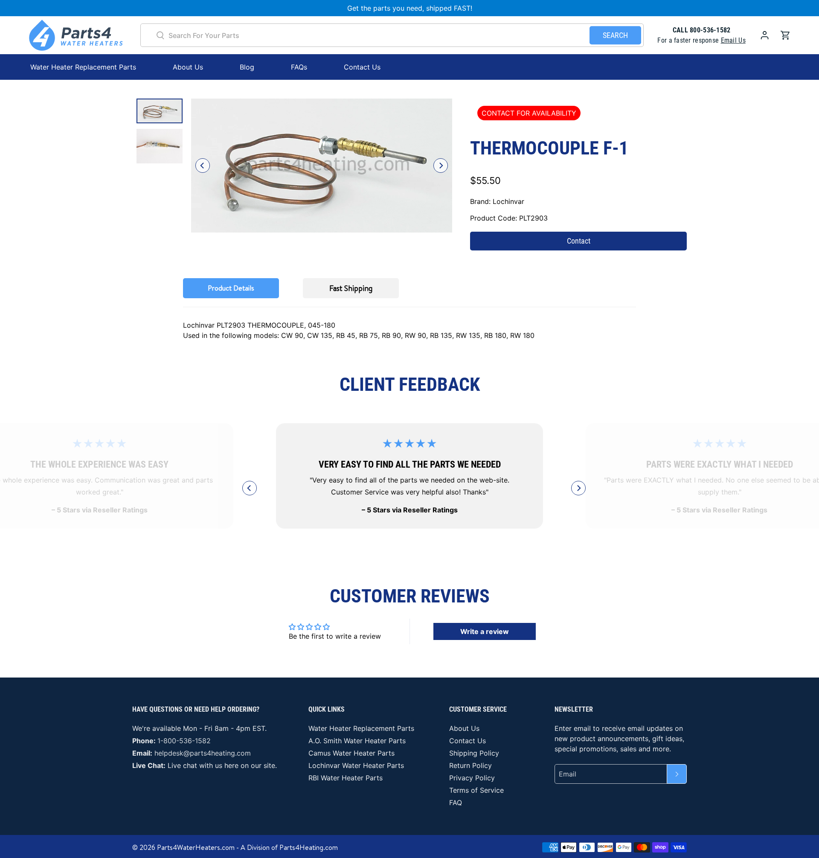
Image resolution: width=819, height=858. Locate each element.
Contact (578, 240)
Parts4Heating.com (308, 847)
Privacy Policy (472, 778)
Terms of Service (476, 790)
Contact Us (362, 67)
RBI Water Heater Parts (345, 778)
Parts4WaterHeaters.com (196, 847)
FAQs (299, 67)
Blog (247, 67)
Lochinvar (508, 201)
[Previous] (202, 165)
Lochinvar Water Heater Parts (356, 765)
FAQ (455, 802)
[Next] (440, 165)
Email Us (733, 40)
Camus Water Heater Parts (351, 753)
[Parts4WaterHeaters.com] (76, 35)
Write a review (484, 631)
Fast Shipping (350, 288)
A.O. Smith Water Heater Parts (357, 740)
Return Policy (470, 765)
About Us (188, 67)
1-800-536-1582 (184, 740)
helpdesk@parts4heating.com (202, 753)
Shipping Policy (474, 753)
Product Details (231, 288)
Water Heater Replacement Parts (361, 728)
